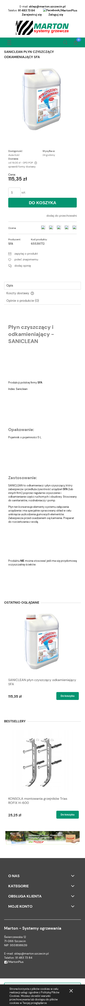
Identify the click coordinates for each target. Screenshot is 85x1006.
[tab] (42, 285)
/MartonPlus (68, 10)
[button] (9, 42)
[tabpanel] (42, 450)
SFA (10, 243)
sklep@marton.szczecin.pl (47, 6)
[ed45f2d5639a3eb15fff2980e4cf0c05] (42, 99)
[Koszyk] (76, 43)
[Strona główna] (43, 28)
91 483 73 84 (26, 10)
